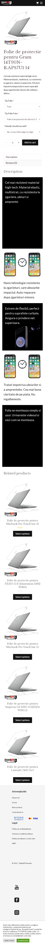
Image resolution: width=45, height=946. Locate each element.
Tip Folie (9, 100)
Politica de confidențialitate (21, 829)
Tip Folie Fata (11, 113)
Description (11, 157)
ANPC (14, 843)
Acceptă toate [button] (23, 940)
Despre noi (16, 798)
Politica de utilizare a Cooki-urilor (23, 839)
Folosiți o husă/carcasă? (16, 126)
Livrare (14, 802)
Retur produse (17, 807)
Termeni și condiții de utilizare (22, 834)
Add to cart (30, 142)
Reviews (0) (11, 163)
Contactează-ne (17, 812)
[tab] (22, 157)
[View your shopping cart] (37, 3)
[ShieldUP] (6, 3)
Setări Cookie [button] (9, 940)
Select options (22, 533)
